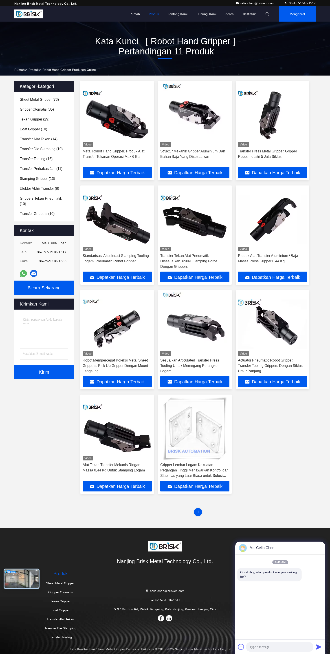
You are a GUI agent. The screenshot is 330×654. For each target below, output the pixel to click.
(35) (37, 109)
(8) (39, 188)
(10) (33, 129)
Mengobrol (297, 14)
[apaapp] (23, 273)
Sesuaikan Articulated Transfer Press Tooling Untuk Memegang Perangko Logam (189, 365)
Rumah (135, 14)
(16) (36, 159)
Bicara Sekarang (44, 287)
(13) (37, 179)
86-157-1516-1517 (302, 3)
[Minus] (318, 548)
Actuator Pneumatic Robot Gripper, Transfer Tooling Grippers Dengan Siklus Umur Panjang (270, 365)
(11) (41, 169)
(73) (39, 99)
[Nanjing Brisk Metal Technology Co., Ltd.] (28, 14)
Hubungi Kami (206, 14)
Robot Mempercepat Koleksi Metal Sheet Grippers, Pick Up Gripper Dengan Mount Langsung (115, 365)
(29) (34, 119)
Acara (229, 14)
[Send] (318, 647)
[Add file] (241, 647)
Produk (154, 14)
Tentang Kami (177, 14)
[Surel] (34, 273)
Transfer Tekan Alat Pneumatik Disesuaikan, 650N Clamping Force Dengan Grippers (188, 261)
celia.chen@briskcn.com (257, 3)
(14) (38, 139)
